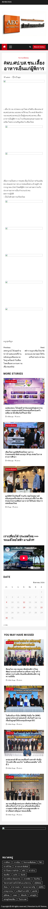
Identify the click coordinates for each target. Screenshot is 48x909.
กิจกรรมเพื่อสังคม (23, 58)
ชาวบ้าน (32, 871)
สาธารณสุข (15, 887)
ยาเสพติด (27, 879)
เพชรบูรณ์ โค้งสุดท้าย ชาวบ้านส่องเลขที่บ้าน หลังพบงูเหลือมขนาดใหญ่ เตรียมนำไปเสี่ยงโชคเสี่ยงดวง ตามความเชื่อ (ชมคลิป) (12, 357)
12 (24, 602)
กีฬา (40, 862)
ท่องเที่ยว (7, 875)
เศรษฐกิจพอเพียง (9, 899)
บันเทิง (23, 875)
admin (8, 77)
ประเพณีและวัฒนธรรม (12, 879)
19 (24, 607)
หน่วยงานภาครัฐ (29, 887)
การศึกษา (7, 862)
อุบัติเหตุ (6, 895)
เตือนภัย (24, 895)
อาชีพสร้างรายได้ (22, 891)
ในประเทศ (22, 899)
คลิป (23, 871)
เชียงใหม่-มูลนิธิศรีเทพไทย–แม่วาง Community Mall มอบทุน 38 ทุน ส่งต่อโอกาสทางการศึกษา (23, 454)
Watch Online (39, 47)
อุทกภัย (34, 891)
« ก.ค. (5, 625)
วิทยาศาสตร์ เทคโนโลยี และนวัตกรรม (17, 883)
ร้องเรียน (37, 879)
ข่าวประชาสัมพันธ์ (21, 866)
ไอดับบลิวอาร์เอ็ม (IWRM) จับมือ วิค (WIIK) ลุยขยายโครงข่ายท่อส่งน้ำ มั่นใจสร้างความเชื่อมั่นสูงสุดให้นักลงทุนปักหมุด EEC (23, 718)
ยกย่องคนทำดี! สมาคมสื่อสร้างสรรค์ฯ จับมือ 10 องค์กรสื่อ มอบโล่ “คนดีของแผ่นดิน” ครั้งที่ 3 (23, 762)
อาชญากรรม (8, 891)
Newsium (31, 906)
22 (41, 607)
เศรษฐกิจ (33, 895)
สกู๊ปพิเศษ (37, 883)
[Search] (30, 47)
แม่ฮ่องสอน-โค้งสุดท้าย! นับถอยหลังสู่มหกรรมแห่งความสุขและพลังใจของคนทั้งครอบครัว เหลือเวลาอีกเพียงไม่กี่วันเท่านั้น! (24, 410)
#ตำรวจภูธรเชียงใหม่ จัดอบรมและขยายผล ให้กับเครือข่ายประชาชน (35, 352)
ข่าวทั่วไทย (9, 642)
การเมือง (17, 862)
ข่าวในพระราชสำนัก (11, 871)
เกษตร (15, 895)
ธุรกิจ (15, 875)
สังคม (6, 887)
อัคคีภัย (41, 887)
